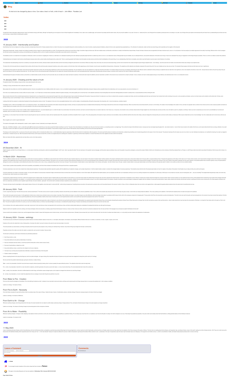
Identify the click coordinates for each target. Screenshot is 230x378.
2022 (5, 29)
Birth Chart (165, 3)
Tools (91, 3)
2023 (5, 26)
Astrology (140, 3)
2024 (5, 23)
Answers (116, 3)
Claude (41, 3)
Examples (190, 3)
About (16, 3)
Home (11, 361)
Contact (215, 3)
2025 (5, 21)
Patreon (44, 366)
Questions (66, 3)
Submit (40, 355)
